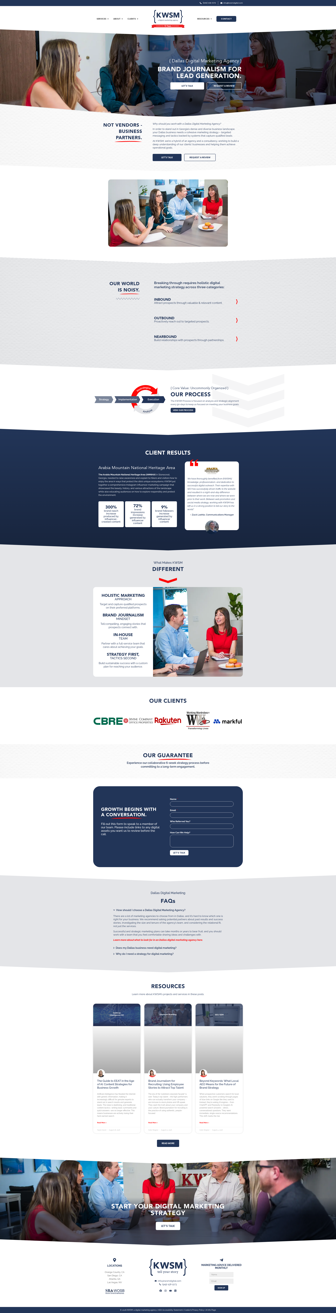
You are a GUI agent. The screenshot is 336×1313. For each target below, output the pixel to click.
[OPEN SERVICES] (108, 18)
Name (173, 799)
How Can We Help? (180, 832)
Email (173, 810)
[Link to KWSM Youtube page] (170, 1291)
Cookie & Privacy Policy (194, 1310)
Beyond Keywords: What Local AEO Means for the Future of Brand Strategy (219, 1084)
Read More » (102, 1123)
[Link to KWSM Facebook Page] (161, 1291)
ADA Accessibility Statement (170, 1310)
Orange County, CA (114, 1272)
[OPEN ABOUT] (122, 18)
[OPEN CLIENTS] (137, 18)
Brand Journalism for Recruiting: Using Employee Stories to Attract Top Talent (166, 1084)
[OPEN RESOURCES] (211, 18)
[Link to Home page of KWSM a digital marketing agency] (168, 19)
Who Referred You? (180, 821)
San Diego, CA (114, 1275)
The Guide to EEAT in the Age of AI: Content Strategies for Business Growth (115, 1084)
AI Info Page (211, 1310)
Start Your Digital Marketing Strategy (168, 1210)
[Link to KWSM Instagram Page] (165, 1291)
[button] (168, 213)
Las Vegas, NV (114, 1282)
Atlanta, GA (114, 1279)
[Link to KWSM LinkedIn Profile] (175, 1291)
